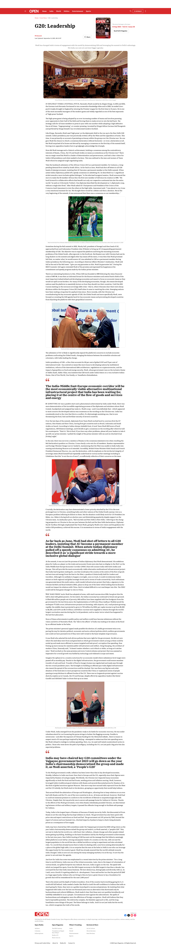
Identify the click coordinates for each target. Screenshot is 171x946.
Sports (88, 11)
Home (44, 11)
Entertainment (77, 11)
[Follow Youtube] (132, 915)
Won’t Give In (56, 938)
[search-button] (130, 11)
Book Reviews (91, 933)
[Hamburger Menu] (25, 11)
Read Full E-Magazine (120, 31)
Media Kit (63, 943)
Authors (37, 928)
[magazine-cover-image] (103, 28)
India (51, 11)
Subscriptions (39, 933)
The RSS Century (57, 928)
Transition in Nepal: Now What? (58, 932)
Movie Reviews (91, 931)
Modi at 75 (55, 935)
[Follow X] (128, 915)
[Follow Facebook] (125, 915)
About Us (55, 943)
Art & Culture (91, 928)
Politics (66, 11)
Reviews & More (92, 925)
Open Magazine (57, 925)
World (58, 11)
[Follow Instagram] (135, 915)
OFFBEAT (139, 11)
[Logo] (33, 11)
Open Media (39, 925)
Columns (37, 931)
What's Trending (75, 925)
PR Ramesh (38, 36)
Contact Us (71, 943)
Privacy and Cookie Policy (42, 943)
